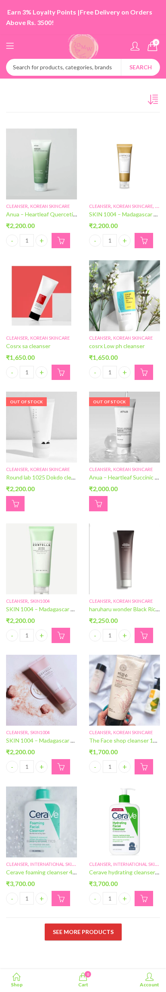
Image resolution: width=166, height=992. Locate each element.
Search (140, 67)
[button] (61, 240)
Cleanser (17, 206)
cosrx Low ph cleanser (117, 345)
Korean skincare (50, 206)
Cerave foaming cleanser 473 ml (46, 872)
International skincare (58, 864)
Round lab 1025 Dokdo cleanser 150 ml (54, 477)
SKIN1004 (40, 601)
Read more (15, 503)
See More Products (83, 931)
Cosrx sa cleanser (28, 345)
